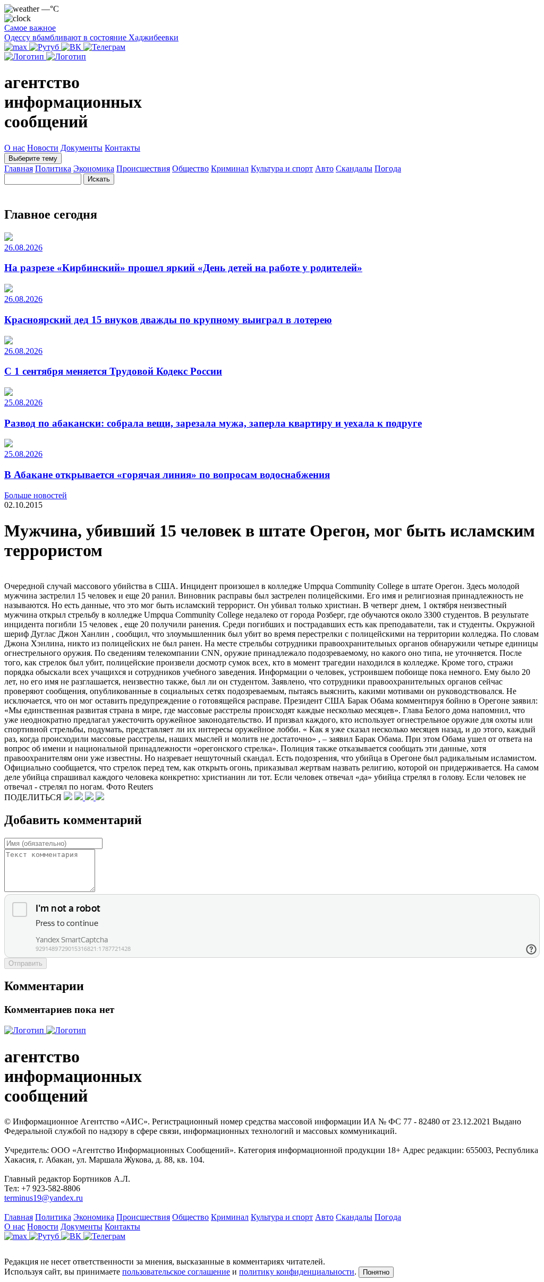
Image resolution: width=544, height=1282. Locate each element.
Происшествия (143, 168)
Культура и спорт (282, 168)
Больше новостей (35, 495)
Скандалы (354, 168)
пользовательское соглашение (176, 1271)
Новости (42, 147)
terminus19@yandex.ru (43, 1197)
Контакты (122, 147)
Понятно (376, 1272)
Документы (82, 147)
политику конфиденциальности (296, 1271)
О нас (14, 147)
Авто (324, 168)
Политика (53, 168)
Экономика (93, 168)
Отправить (25, 963)
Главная (18, 168)
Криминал (230, 168)
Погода (388, 168)
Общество (190, 168)
